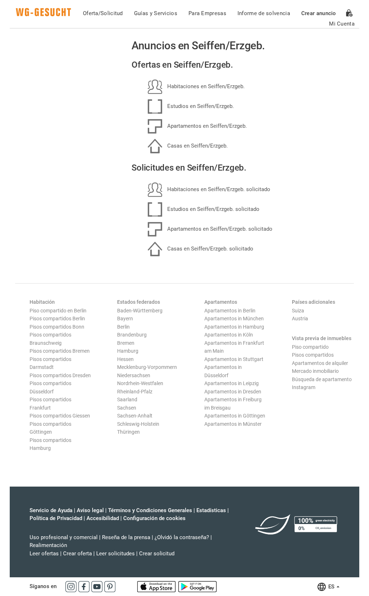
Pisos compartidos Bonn (57, 327)
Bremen (125, 343)
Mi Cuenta (342, 24)
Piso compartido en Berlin (58, 310)
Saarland (127, 399)
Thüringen (128, 432)
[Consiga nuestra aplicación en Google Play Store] (197, 586)
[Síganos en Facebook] (84, 586)
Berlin (123, 327)
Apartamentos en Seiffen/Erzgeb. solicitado (219, 229)
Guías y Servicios (155, 13)
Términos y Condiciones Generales (150, 510)
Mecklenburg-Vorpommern (147, 367)
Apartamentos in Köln (228, 335)
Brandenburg (132, 335)
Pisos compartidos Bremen (60, 351)
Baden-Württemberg (140, 310)
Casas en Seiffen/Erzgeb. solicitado (209, 248)
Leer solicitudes (115, 553)
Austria (300, 318)
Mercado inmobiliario (315, 371)
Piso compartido (310, 347)
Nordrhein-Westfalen (140, 383)
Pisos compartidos (313, 355)
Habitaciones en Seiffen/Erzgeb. (205, 86)
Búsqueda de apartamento (322, 379)
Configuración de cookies (154, 518)
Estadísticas (211, 510)
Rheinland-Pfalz (134, 391)
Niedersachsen (133, 375)
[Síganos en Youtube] (97, 586)
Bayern (125, 318)
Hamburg (127, 351)
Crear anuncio (318, 13)
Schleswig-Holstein (138, 424)
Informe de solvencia (263, 13)
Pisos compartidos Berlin (57, 318)
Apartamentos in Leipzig (231, 383)
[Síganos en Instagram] (71, 586)
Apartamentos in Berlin (229, 310)
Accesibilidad (102, 518)
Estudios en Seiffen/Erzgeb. (200, 106)
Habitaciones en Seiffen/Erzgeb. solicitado (218, 189)
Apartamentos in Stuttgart (233, 359)
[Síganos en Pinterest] (110, 586)
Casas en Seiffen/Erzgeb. (197, 146)
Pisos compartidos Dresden (60, 375)
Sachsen (126, 408)
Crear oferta (77, 553)
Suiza (298, 310)
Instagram (303, 387)
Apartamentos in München (234, 318)
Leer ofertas (44, 553)
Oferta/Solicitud (103, 13)
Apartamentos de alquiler (320, 363)
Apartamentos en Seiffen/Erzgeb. (206, 126)
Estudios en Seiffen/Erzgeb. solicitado (212, 209)
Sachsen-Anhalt (134, 416)
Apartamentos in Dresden (232, 391)
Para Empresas (207, 13)
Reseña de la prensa (126, 537)
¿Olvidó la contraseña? (182, 537)
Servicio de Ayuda (51, 510)
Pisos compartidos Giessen (60, 416)
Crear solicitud (156, 553)
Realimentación (48, 545)
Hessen (125, 359)
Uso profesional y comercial (64, 537)
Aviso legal (90, 510)
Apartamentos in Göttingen (234, 416)
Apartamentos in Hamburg (234, 327)
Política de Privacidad (56, 518)
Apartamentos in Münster (233, 424)
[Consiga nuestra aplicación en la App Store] (157, 586)
